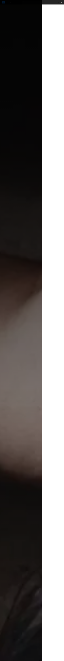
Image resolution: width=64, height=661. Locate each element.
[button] (57, 2)
